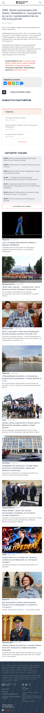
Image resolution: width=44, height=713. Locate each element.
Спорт (4, 420)
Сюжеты (9, 112)
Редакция (5, 689)
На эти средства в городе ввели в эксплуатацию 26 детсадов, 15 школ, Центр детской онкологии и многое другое (22, 381)
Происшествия (7, 328)
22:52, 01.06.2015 (7, 23)
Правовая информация (10, 694)
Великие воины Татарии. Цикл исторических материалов (21, 127)
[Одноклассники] (9, 83)
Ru (23, 688)
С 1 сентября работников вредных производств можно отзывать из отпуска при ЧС (21, 178)
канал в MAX (28, 63)
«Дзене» (24, 70)
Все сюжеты (23, 142)
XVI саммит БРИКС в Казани (15, 119)
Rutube (16, 70)
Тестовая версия (8, 707)
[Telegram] (17, 83)
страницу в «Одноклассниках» (18, 65)
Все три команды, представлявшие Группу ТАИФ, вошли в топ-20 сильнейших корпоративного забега (21, 427)
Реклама (5, 691)
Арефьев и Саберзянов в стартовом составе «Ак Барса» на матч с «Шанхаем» (21, 193)
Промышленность (8, 284)
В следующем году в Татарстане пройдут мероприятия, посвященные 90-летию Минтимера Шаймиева (22, 186)
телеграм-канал (29, 61)
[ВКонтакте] (5, 83)
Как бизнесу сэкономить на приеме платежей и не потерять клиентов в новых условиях (20, 470)
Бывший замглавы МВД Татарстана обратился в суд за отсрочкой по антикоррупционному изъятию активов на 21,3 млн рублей (21, 650)
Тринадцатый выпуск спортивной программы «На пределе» (20, 562)
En (27, 689)
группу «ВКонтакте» (13, 63)
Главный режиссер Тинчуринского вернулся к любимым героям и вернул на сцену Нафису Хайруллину (19, 246)
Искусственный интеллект (14, 135)
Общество (5, 239)
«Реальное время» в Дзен (20, 92)
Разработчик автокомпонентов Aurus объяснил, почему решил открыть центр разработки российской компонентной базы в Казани (22, 516)
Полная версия (7, 705)
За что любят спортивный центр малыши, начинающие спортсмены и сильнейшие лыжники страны (21, 291)
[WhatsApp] (13, 83)
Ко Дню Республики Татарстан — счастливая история (21, 606)
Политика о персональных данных (11, 697)
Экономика (6, 463)
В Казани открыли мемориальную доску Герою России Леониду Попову (20, 159)
